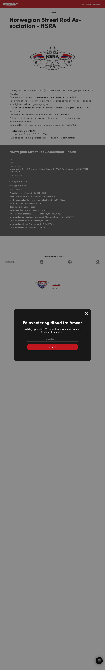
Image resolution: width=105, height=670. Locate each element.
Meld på (52, 347)
